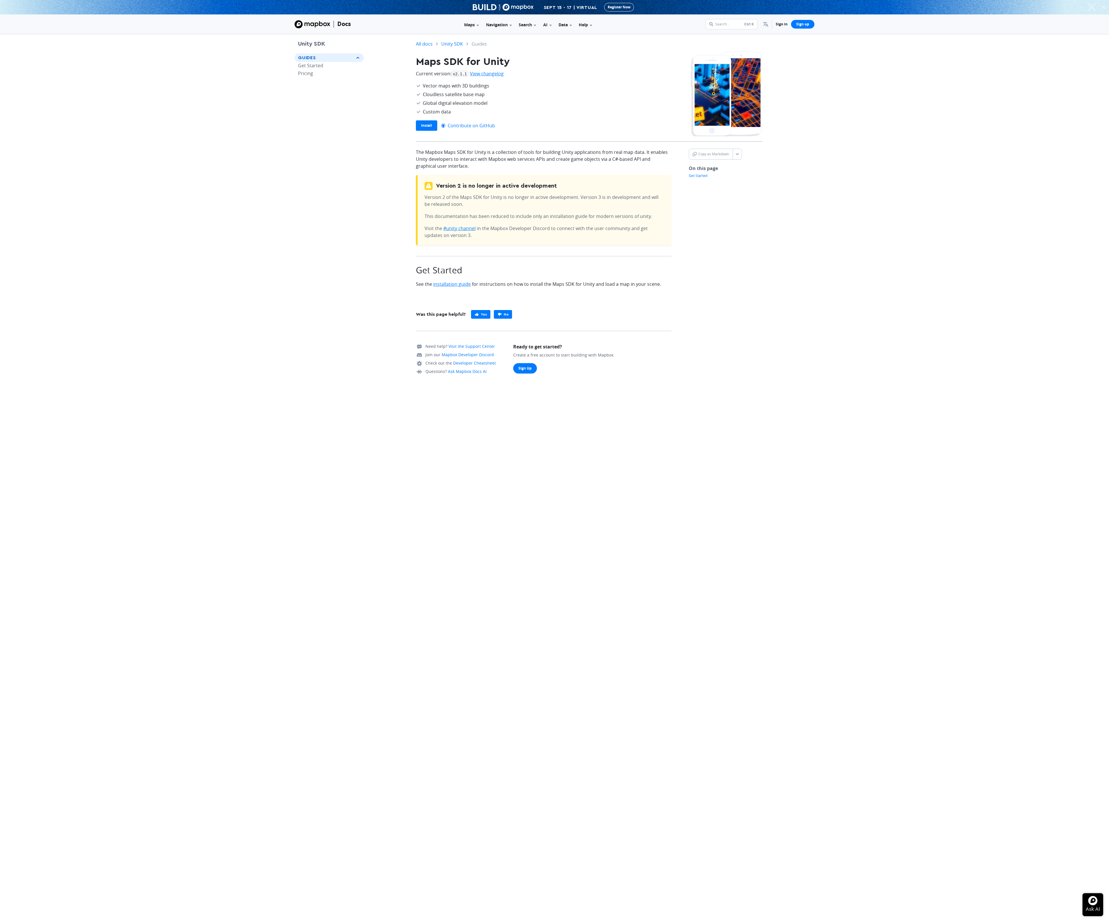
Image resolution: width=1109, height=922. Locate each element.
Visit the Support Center (472, 346)
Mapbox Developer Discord (468, 354)
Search (525, 24)
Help (583, 24)
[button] (766, 24)
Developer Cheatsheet (474, 363)
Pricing (305, 73)
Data (563, 24)
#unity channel (459, 228)
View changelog (487, 73)
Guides (307, 57)
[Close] (1103, 7)
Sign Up (525, 368)
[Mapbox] (312, 24)
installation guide (452, 284)
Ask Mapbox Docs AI (467, 371)
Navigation (497, 24)
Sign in (782, 24)
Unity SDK (311, 44)
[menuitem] (766, 24)
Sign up (802, 24)
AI (545, 24)
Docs (344, 24)
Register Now (619, 7)
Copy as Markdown (713, 154)
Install (426, 125)
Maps (469, 24)
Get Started (310, 65)
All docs (424, 44)
